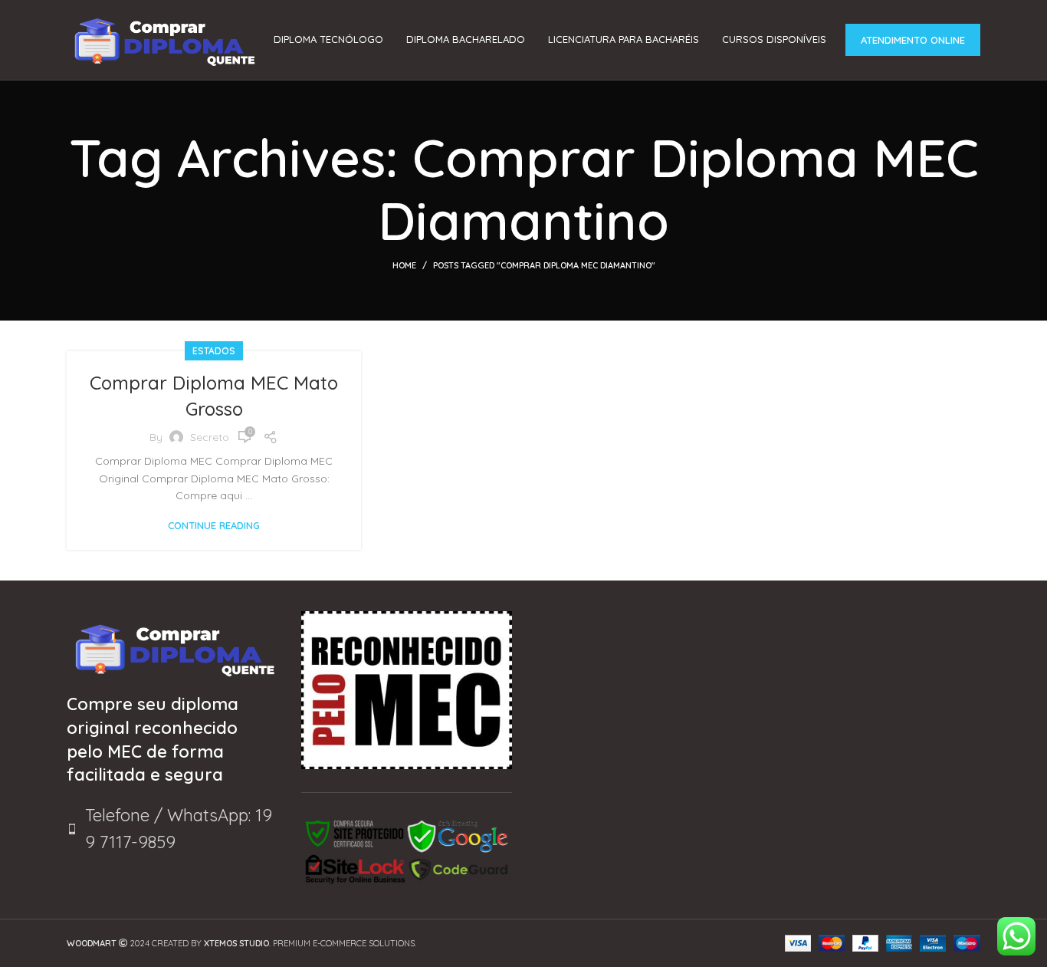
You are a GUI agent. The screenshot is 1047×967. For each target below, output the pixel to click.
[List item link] (172, 829)
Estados (213, 351)
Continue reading (214, 526)
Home (404, 265)
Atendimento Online (913, 40)
